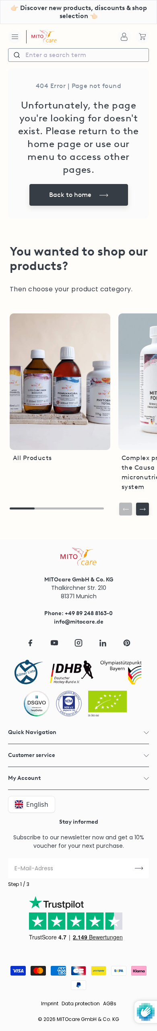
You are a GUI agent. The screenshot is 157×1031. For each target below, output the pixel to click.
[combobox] (78, 55)
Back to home (70, 194)
